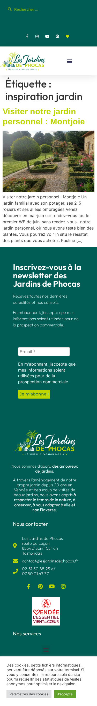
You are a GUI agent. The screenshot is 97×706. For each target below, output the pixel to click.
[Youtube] (47, 36)
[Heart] (67, 36)
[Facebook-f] (27, 36)
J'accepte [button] (65, 694)
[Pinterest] (57, 36)
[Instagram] (37, 36)
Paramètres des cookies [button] (29, 694)
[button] (69, 61)
